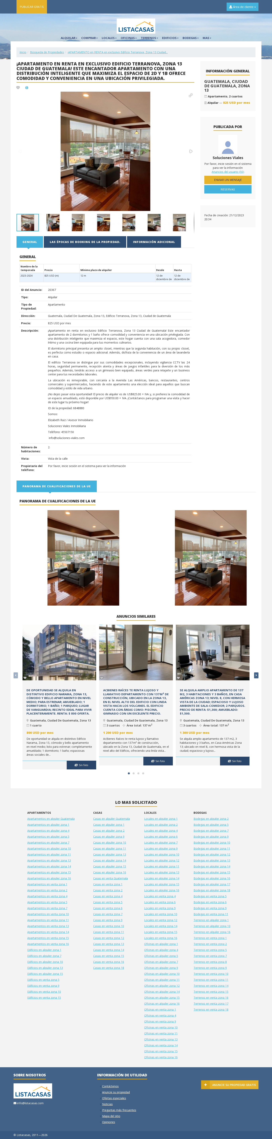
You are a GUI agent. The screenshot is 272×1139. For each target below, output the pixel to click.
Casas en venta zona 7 (107, 914)
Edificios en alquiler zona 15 (45, 974)
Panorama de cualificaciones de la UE (57, 486)
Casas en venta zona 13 (108, 944)
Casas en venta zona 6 (107, 908)
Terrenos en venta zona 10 (211, 974)
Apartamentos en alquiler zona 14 (49, 866)
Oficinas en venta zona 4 (160, 1015)
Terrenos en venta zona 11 (211, 980)
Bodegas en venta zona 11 (211, 914)
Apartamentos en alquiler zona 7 (48, 842)
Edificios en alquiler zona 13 (45, 968)
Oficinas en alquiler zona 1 (161, 944)
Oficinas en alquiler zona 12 (162, 986)
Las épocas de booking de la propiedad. (85, 242)
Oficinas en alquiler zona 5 (161, 956)
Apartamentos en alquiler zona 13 (49, 860)
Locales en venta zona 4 (160, 896)
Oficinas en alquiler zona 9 (161, 968)
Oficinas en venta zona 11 (161, 1033)
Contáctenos (110, 1086)
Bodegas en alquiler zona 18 (212, 890)
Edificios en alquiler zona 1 (44, 950)
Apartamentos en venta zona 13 (48, 926)
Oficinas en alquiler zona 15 (162, 997)
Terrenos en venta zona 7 (210, 956)
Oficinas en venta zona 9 (160, 1021)
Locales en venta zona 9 (160, 908)
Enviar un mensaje (228, 180)
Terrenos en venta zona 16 (211, 997)
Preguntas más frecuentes (119, 1110)
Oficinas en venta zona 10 (161, 1027)
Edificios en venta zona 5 (43, 980)
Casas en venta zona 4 (107, 896)
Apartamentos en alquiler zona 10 (49, 848)
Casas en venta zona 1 (107, 884)
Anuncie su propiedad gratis (234, 1085)
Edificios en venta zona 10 (44, 991)
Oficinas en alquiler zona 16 (162, 1003)
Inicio (23, 52)
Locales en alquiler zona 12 (161, 860)
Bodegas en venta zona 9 (210, 908)
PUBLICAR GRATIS (32, 7)
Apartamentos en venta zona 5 (47, 902)
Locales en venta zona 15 (160, 932)
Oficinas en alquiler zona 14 (162, 991)
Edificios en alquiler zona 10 (45, 962)
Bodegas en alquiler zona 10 (212, 842)
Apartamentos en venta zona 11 (48, 920)
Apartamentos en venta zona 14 (48, 932)
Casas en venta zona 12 (108, 938)
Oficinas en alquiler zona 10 (162, 974)
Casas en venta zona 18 (108, 968)
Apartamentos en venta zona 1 (47, 884)
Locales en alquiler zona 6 (161, 836)
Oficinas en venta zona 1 (160, 1009)
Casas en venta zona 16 (108, 962)
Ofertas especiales (114, 1098)
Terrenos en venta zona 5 (210, 950)
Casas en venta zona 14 (108, 950)
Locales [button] (108, 38)
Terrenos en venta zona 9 (210, 968)
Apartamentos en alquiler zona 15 (49, 872)
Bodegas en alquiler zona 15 (212, 872)
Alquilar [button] (68, 38)
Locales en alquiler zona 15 (161, 884)
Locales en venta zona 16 (160, 938)
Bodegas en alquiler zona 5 (211, 824)
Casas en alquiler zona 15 (109, 866)
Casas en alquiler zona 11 (109, 848)
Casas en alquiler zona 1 (108, 824)
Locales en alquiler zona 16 (161, 890)
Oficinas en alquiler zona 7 (161, 962)
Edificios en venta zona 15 (44, 997)
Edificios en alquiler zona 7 (44, 956)
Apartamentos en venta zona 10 (48, 914)
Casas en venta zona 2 (107, 890)
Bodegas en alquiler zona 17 (212, 884)
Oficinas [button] (128, 38)
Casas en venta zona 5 (107, 902)
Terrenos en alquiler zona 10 (212, 926)
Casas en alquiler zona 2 (108, 830)
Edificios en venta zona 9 (43, 986)
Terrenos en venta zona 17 (211, 1003)
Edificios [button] (169, 38)
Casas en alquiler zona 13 (109, 854)
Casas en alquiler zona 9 (108, 836)
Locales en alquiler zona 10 (161, 854)
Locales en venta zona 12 (160, 920)
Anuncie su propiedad (116, 1092)
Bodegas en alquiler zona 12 (212, 854)
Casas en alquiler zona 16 (109, 872)
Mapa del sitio (111, 1116)
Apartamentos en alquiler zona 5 (48, 836)
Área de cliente (243, 7)
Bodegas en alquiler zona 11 (212, 848)
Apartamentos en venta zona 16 (48, 944)
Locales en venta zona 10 (160, 914)
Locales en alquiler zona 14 (161, 878)
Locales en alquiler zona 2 (161, 824)
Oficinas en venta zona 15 (161, 1051)
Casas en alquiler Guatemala (111, 819)
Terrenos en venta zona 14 (211, 986)
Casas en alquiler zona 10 (109, 842)
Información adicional (154, 242)
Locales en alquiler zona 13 (161, 872)
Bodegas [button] (190, 38)
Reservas (228, 189)
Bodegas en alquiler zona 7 (211, 830)
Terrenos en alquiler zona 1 (211, 920)
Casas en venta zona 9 (107, 920)
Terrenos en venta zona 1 (210, 938)
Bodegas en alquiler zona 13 (212, 860)
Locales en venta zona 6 (160, 902)
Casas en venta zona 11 (108, 932)
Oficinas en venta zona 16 (161, 1057)
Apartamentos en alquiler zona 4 (48, 830)
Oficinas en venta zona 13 (161, 1039)
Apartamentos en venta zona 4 (47, 896)
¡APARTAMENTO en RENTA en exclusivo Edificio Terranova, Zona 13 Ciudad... (118, 52)
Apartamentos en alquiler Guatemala (51, 819)
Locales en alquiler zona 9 (161, 848)
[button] (191, 95)
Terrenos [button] (148, 38)
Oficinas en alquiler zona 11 (162, 980)
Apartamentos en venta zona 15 (48, 938)
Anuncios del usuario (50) (228, 172)
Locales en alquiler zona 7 (161, 842)
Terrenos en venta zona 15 (211, 991)
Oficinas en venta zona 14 (161, 1045)
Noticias (107, 1104)
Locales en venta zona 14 (160, 926)
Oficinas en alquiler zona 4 (161, 950)
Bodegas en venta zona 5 (210, 896)
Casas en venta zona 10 (108, 926)
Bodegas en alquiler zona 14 (212, 866)
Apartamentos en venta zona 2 (47, 890)
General (30, 242)
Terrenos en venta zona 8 (210, 962)
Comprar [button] (88, 38)
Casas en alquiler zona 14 (109, 860)
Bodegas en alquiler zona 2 (211, 819)
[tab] (30, 242)
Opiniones (108, 1122)
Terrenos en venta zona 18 (211, 1009)
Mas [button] (206, 38)
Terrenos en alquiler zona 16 (212, 932)
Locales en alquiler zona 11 (161, 866)
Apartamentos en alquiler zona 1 (48, 824)
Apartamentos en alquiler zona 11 (49, 854)
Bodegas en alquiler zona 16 (212, 878)
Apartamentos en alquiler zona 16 (49, 878)
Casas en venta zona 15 (108, 956)
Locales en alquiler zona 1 (161, 819)
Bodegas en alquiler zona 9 (211, 836)
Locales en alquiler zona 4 (161, 830)
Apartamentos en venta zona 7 (47, 908)
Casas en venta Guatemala (110, 878)
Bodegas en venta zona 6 (210, 902)
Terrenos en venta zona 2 (210, 944)
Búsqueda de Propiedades (47, 52)
